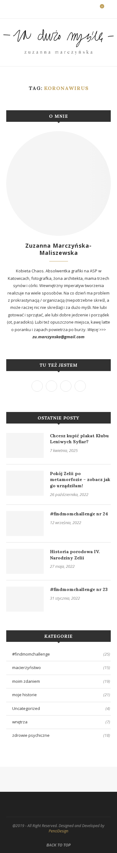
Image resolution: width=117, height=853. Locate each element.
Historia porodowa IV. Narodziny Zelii (75, 555)
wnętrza (61, 722)
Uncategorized (61, 708)
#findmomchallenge (61, 654)
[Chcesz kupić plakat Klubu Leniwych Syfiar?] (25, 445)
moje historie (61, 694)
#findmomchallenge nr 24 (79, 514)
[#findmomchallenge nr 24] (25, 523)
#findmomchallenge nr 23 (79, 589)
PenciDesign (58, 831)
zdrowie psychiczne (61, 735)
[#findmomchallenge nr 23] (25, 599)
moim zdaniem (61, 681)
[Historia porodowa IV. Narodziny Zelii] (25, 561)
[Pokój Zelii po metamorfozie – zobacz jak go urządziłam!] (25, 483)
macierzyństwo (61, 667)
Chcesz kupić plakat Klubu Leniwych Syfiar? (79, 439)
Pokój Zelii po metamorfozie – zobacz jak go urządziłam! (80, 479)
